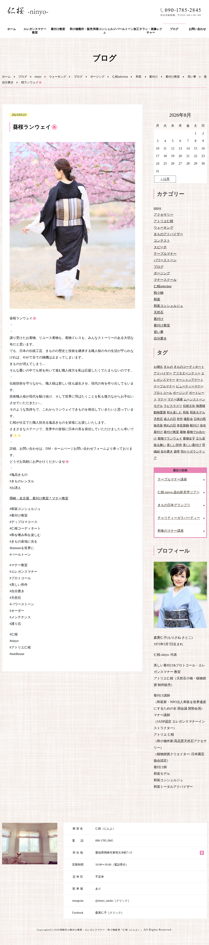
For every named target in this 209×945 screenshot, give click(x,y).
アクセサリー (163, 214)
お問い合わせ (197, 29)
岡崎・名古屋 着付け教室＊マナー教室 (39, 498)
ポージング (97, 76)
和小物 (158, 292)
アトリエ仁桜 (163, 221)
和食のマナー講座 (171, 530)
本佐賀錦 (183, 425)
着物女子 (189, 438)
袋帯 (177, 451)
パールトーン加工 (127, 29)
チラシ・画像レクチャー (150, 30)
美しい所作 (174, 445)
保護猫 (200, 406)
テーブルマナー (165, 253)
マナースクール (165, 279)
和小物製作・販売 (81, 29)
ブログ (174, 29)
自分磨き (7, 82)
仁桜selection (120, 76)
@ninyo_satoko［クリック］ (112, 900)
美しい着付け (192, 445)
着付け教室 (58, 29)
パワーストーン (165, 260)
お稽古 (158, 366)
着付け (153, 76)
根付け (194, 425)
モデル (158, 406)
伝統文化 (189, 406)
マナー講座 (175, 399)
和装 (138, 76)
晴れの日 (170, 425)
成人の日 (170, 419)
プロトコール (163, 392)
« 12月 (165, 179)
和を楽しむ (174, 412)
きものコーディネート (189, 366)
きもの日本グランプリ (174, 505)
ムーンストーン (194, 399)
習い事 (192, 76)
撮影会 (188, 419)
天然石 (158, 312)
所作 (180, 419)
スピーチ (160, 247)
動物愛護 (160, 412)
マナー (162, 399)
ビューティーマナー (189, 386)
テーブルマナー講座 (172, 479)
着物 (183, 432)
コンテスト (162, 240)
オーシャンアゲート (189, 379)
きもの (168, 366)
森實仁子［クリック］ (109, 912)
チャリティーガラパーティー (179, 518)
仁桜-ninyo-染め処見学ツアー (179, 492)
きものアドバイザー (168, 234)
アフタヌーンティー (186, 373)
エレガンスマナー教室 (34, 30)
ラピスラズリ (173, 406)
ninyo (38, 76)
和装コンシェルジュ (104, 30)
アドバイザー (163, 373)
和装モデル (197, 412)
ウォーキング (57, 76)
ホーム (11, 29)
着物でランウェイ (170, 438)
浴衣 (203, 425)
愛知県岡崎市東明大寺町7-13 (113, 852)
